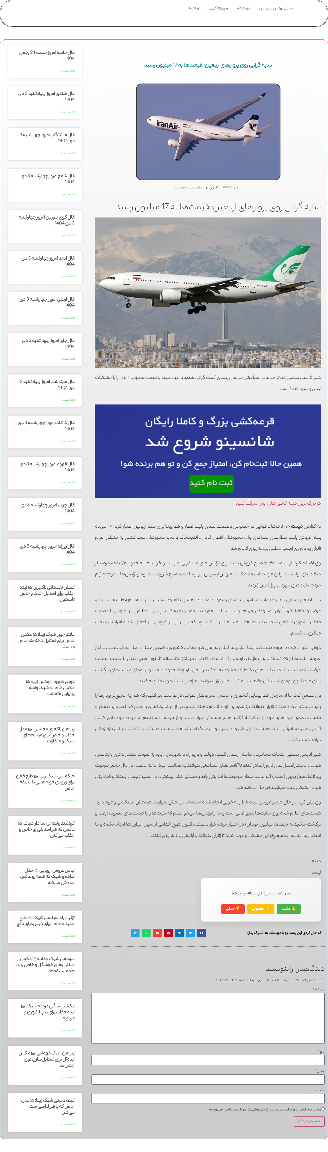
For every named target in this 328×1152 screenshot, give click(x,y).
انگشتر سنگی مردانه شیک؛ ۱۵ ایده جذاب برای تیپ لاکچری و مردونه (48, 1012)
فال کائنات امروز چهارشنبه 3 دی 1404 (46, 426)
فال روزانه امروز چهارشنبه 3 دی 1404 (47, 550)
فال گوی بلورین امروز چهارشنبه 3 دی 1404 (46, 221)
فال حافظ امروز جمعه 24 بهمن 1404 (47, 56)
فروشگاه (243, 9)
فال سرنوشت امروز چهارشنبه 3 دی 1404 (47, 385)
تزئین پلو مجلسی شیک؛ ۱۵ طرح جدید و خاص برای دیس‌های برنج (46, 921)
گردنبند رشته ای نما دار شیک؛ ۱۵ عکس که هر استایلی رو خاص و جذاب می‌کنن (46, 830)
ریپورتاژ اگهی (219, 9)
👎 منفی (233, 909)
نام (321, 1052)
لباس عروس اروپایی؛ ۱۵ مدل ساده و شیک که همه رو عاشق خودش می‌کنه (47, 877)
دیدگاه (319, 990)
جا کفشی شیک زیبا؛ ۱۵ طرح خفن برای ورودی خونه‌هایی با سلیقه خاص (45, 782)
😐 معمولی (261, 909)
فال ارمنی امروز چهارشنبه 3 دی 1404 (47, 303)
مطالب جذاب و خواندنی (188, 188)
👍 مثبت (289, 909)
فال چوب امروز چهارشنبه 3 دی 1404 (47, 508)
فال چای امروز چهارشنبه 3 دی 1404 (48, 344)
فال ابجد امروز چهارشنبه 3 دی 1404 (48, 262)
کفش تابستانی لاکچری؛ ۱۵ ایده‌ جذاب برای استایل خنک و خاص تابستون (47, 594)
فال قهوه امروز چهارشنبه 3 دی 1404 (47, 467)
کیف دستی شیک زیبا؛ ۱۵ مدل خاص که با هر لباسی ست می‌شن (48, 1107)
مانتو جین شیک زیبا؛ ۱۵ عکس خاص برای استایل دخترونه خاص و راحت (46, 641)
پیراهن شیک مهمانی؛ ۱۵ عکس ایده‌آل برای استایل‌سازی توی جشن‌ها (47, 1059)
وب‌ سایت (318, 1091)
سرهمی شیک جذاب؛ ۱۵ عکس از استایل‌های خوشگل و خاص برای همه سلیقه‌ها (45, 965)
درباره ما (194, 9)
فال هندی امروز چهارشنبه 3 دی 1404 (46, 97)
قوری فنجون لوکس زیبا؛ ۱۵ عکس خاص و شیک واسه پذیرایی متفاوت (50, 688)
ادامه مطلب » (68, 71)
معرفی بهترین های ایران (276, 9)
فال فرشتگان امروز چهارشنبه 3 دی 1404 (47, 138)
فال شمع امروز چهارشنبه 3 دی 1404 (48, 179)
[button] (201, 933)
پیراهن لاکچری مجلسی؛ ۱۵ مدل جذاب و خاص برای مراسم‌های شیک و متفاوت (47, 735)
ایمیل (320, 1071)
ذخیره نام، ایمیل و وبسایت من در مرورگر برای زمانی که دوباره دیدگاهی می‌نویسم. (264, 1110)
